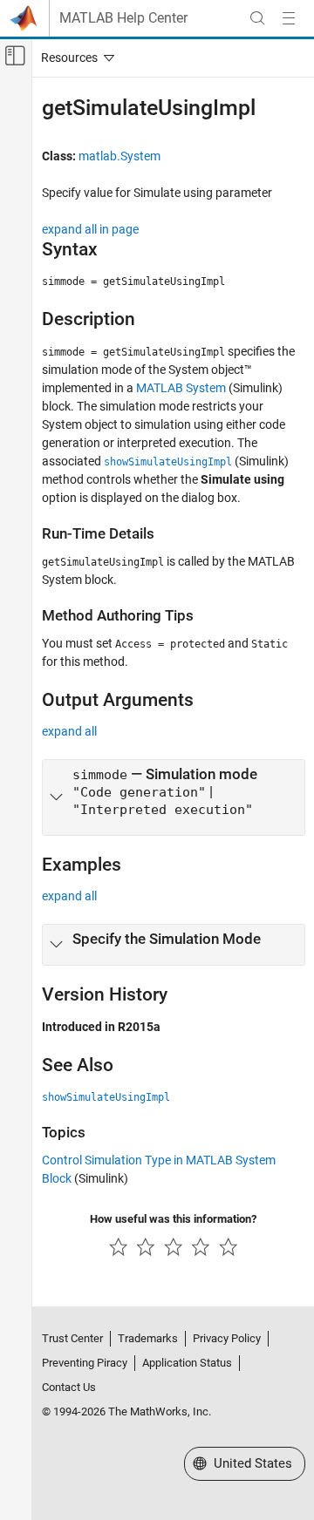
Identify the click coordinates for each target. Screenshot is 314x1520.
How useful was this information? (173, 1218)
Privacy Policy (227, 1338)
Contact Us (69, 1387)
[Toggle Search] (257, 18)
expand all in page (90, 229)
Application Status (187, 1362)
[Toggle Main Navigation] (289, 18)
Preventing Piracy (84, 1362)
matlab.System (119, 156)
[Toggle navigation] (74, 57)
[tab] (173, 797)
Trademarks (148, 1338)
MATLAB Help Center (123, 18)
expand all (69, 731)
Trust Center (72, 1338)
